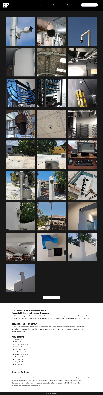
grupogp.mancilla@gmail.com (46, 383)
